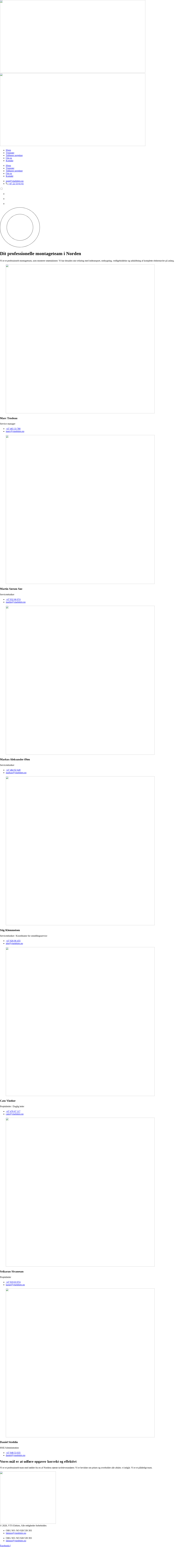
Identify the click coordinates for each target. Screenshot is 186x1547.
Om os (9, 158)
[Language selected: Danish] (93, 196)
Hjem (8, 150)
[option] (96, 194)
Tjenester (10, 153)
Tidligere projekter (14, 155)
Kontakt (9, 160)
